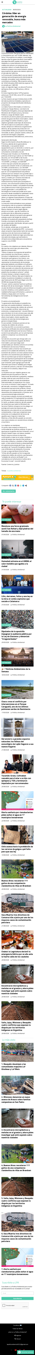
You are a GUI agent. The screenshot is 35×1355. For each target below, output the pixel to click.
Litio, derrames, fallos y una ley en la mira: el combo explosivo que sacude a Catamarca (17, 599)
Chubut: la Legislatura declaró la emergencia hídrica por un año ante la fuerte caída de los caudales (17, 954)
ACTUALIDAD (6, 10)
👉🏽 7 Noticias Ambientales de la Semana (15, 670)
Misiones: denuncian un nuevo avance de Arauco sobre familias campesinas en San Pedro (15, 1099)
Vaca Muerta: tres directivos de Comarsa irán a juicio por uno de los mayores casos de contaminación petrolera (17, 918)
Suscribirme (17, 1298)
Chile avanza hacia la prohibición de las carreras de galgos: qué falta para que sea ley (17, 849)
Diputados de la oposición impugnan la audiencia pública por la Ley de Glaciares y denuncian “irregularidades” (16, 635)
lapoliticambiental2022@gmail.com (17, 1344)
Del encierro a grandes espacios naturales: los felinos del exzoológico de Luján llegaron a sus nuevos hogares (17, 742)
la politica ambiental (14, 471)
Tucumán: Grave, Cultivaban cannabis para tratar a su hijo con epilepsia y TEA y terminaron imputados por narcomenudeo (16, 779)
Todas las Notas (17, 1329)
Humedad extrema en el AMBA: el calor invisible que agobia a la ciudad (16, 564)
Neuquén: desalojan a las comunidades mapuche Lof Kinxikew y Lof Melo (13, 1066)
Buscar (18, 1339)
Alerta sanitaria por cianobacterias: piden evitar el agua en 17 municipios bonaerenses (17, 815)
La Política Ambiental (12, 26)
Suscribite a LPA (10, 1283)
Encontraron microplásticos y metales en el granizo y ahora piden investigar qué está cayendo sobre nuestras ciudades (17, 989)
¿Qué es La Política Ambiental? (17, 1332)
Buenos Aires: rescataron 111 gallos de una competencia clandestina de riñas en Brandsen (16, 883)
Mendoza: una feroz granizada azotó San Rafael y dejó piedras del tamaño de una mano (17, 529)
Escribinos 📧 (17, 1325)
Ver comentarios (9, 491)
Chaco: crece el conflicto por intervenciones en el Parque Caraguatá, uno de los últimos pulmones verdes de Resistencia (15, 705)
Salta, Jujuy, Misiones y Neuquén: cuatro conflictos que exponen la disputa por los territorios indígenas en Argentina (16, 1026)
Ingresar (18, 1335)
